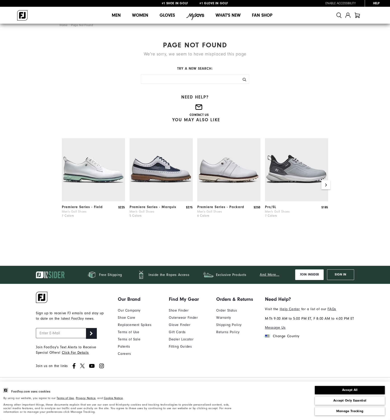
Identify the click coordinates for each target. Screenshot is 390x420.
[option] (93, 185)
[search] (339, 15)
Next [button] (325, 184)
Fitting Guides (180, 346)
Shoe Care (126, 318)
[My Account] (348, 15)
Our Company (129, 310)
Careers (124, 354)
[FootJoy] (22, 15)
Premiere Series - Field (82, 207)
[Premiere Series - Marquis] (161, 200)
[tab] (357, 15)
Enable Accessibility (340, 3)
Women (140, 15)
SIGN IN (340, 274)
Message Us (275, 328)
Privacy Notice (85, 398)
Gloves (167, 15)
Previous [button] (64, 184)
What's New (228, 15)
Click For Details (75, 353)
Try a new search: (195, 69)
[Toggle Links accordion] (134, 299)
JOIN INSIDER (309, 274)
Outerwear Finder (183, 318)
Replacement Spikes (134, 325)
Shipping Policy (229, 325)
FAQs (331, 309)
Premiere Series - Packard (220, 207)
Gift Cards (177, 332)
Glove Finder (179, 325)
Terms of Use (65, 398)
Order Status (226, 310)
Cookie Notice (113, 398)
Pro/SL (270, 207)
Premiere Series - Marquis (153, 207)
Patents (124, 346)
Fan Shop (262, 15)
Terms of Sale (129, 339)
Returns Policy (227, 332)
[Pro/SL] (296, 200)
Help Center (290, 309)
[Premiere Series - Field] (93, 200)
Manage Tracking (350, 411)
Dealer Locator (181, 339)
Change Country (286, 336)
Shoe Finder (179, 310)
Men (116, 15)
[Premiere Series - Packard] (228, 200)
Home (64, 25)
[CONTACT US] (199, 108)
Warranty (223, 318)
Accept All (350, 390)
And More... (269, 275)
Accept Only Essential (349, 400)
